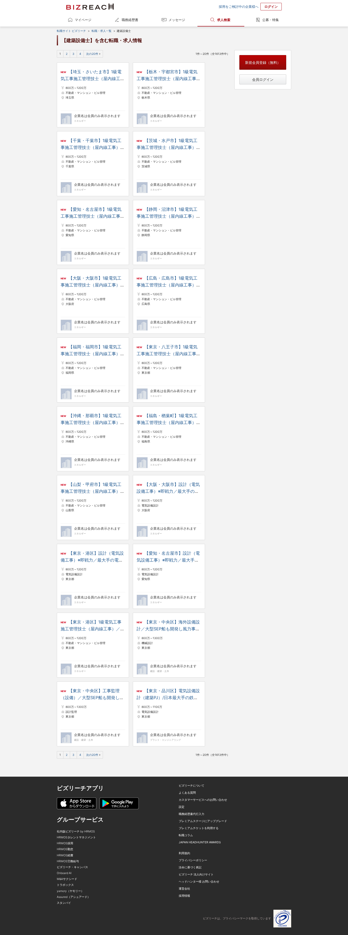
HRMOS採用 (65, 843)
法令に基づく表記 (190, 867)
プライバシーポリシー (193, 860)
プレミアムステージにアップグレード (203, 821)
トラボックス (65, 885)
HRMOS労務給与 (68, 861)
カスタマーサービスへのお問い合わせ (203, 799)
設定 (181, 807)
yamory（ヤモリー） (70, 891)
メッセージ (177, 20)
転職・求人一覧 (102, 31)
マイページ (83, 20)
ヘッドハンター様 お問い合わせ (199, 881)
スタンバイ (64, 903)
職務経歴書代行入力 (191, 814)
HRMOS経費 (65, 855)
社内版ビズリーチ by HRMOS (76, 831)
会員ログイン (262, 79)
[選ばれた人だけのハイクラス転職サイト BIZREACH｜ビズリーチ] (90, 6)
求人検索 (223, 20)
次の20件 (92, 54)
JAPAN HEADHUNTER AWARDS (200, 842)
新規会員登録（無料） (263, 62)
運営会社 (184, 888)
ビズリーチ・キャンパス (72, 867)
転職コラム (186, 835)
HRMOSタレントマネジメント (76, 837)
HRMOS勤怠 (65, 849)
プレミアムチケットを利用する (199, 828)
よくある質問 (187, 792)
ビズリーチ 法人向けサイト (196, 874)
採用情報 (184, 895)
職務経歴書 (130, 20)
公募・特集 (270, 20)
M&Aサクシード (67, 879)
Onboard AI (64, 873)
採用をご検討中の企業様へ (239, 6)
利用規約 (184, 853)
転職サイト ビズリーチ (71, 31)
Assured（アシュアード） (73, 897)
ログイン (271, 6)
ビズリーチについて (191, 785)
